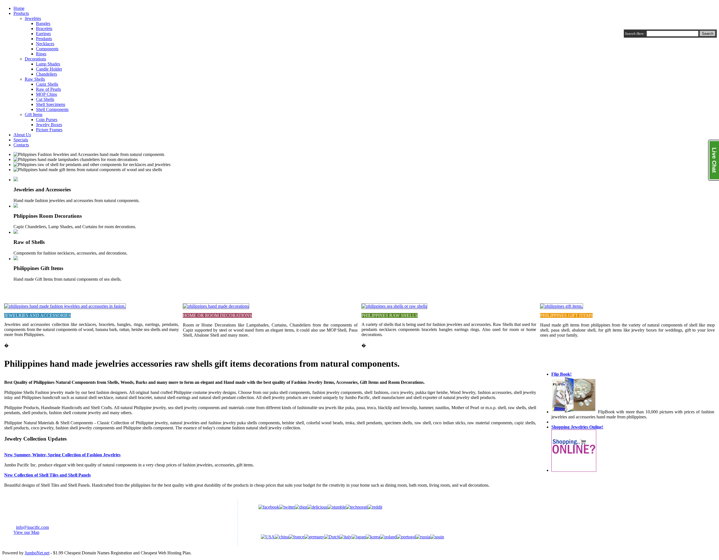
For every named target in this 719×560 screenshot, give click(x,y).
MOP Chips (46, 94)
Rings (41, 53)
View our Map (26, 532)
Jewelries (33, 18)
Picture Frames (49, 129)
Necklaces (45, 43)
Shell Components (52, 109)
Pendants (44, 38)
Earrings (43, 33)
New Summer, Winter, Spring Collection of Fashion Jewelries (62, 454)
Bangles (43, 23)
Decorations (35, 58)
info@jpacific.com (32, 527)
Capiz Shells (47, 84)
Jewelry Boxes (49, 124)
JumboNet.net (37, 552)
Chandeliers (46, 74)
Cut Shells (45, 99)
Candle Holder (49, 69)
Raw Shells (35, 79)
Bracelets (44, 28)
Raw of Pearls (48, 89)
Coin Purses (46, 119)
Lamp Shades (48, 64)
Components (47, 48)
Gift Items (33, 114)
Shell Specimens (50, 104)
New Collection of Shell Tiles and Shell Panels (47, 475)
